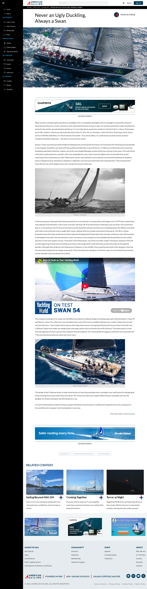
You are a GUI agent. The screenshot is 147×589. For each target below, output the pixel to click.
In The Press (140, 539)
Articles (36, 7)
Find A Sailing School (33, 546)
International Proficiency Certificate (38, 549)
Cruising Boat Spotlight (83, 454)
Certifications (30, 542)
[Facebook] (128, 560)
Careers (139, 542)
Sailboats (64, 454)
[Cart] (123, 3)
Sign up (138, 3)
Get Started (29, 535)
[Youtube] (138, 560)
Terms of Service (100, 568)
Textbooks (108, 542)
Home (29, 7)
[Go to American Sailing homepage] (34, 2)
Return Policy (140, 568)
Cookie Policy (127, 568)
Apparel (107, 535)
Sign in (129, 3)
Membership (76, 542)
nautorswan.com (129, 414)
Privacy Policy (114, 568)
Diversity (74, 535)
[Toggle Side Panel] (3, 3)
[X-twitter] (143, 560)
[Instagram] (133, 560)
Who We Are (140, 535)
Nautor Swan (104, 454)
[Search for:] (83, 3)
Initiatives (74, 539)
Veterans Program (78, 546)
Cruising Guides (110, 539)
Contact (139, 549)
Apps (26, 539)
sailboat (45, 7)
